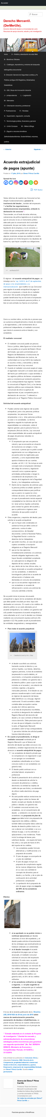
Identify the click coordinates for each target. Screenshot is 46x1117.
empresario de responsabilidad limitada (27, 1067)
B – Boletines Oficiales (12, 59)
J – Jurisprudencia (10, 95)
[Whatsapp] (31, 182)
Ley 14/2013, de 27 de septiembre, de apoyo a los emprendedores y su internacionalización (22, 284)
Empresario (7, 1067)
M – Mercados (9, 100)
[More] (36, 182)
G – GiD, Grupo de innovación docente (17, 90)
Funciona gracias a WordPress (23, 1112)
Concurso (14, 1060)
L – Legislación (26, 95)
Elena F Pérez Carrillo (31, 173)
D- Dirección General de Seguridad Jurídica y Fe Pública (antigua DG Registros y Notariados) (21, 77)
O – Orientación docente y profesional (17, 105)
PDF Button (38, 190)
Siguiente (38, 149)
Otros (35, 1058)
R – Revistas (24, 111)
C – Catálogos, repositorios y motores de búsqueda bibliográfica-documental (22, 67)
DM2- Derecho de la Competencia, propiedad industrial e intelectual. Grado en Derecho (20, 1062)
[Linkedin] (21, 182)
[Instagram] (16, 182)
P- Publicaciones (10, 111)
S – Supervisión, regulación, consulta (17, 116)
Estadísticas (8, 85)
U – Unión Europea (11, 126)
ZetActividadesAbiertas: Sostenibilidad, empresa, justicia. (21, 139)
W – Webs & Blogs (27, 126)
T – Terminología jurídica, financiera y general (20, 121)
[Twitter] (11, 182)
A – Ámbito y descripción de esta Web (25, 54)
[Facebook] (6, 182)
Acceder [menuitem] (4, 3)
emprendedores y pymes (27, 1065)
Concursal (28, 1058)
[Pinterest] (26, 182)
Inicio (6, 54)
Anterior (7, 149)
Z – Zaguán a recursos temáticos (15, 131)
